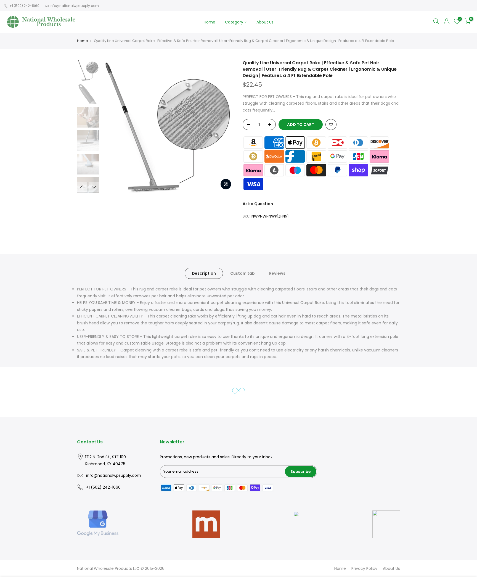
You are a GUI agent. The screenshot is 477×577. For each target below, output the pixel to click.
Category (234, 22)
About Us (265, 22)
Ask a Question (258, 204)
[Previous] (111, 126)
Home (209, 22)
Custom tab (242, 273)
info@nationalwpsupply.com (74, 5)
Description (204, 273)
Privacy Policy (364, 568)
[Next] (225, 126)
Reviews (277, 273)
